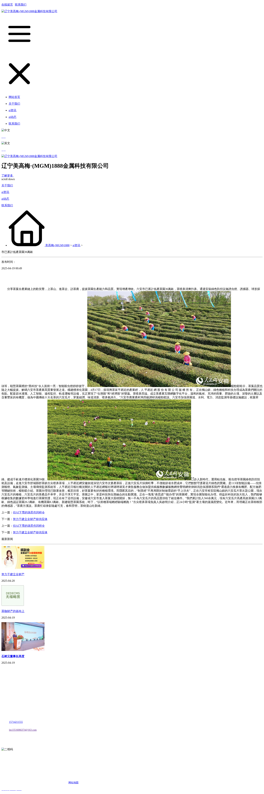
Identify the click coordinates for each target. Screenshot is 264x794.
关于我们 (7, 185)
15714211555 (16, 722)
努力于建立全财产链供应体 (30, 519)
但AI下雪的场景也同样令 (29, 512)
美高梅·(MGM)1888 (57, 245)
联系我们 (20, 4)
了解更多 (7, 175)
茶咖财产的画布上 (12, 611)
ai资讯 (5, 192)
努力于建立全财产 (12, 574)
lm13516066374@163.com (23, 730)
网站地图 (73, 782)
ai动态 (5, 198)
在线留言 (7, 4)
